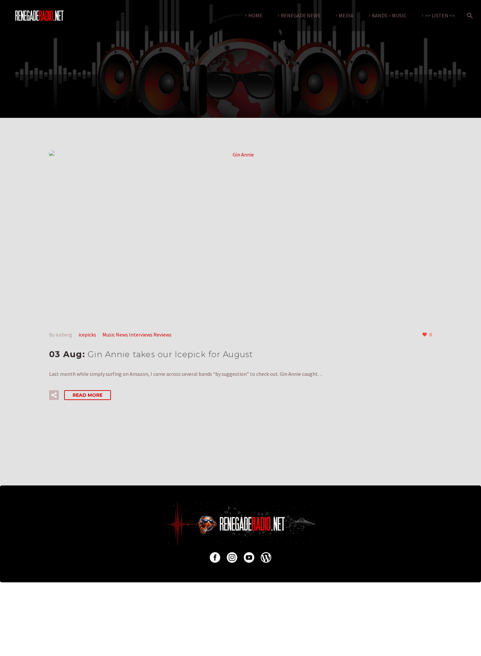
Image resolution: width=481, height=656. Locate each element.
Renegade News (300, 15)
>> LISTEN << (440, 15)
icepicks (87, 334)
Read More (87, 395)
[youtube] (249, 557)
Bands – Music (389, 15)
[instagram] (232, 557)
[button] (54, 395)
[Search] (468, 15)
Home (255, 15)
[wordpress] (266, 557)
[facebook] (215, 557)
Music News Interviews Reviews (136, 334)
